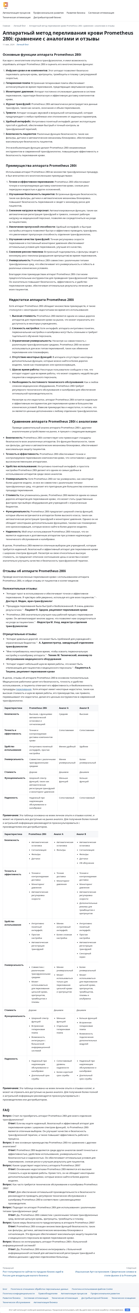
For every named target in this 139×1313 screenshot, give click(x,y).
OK (127, 1310)
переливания (23, 689)
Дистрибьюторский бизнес (47, 17)
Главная (6, 25)
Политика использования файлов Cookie (92, 1289)
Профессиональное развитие (48, 12)
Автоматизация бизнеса (45, 1302)
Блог (5, 1289)
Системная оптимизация (101, 12)
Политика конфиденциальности (19, 1293)
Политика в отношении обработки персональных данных (39, 1289)
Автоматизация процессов (16, 12)
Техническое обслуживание (16, 1302)
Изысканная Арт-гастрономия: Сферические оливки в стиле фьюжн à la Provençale (105, 1272)
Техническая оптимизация (17, 17)
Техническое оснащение (123, 1298)
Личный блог (20, 25)
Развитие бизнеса (76, 12)
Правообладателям (47, 1293)
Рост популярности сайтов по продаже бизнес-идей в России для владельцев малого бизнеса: (33, 1272)
